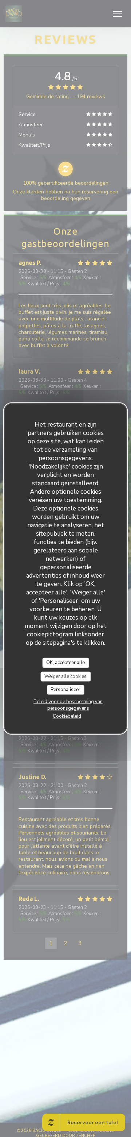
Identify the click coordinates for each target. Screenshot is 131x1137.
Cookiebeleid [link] (67, 716)
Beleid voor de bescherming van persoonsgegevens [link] (68, 704)
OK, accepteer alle (65, 662)
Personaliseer (65, 689)
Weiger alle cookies (65, 676)
